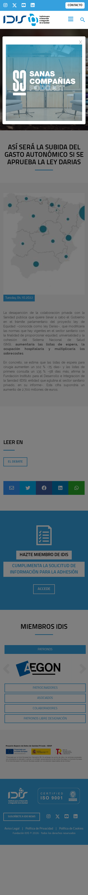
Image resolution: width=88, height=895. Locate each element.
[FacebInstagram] (5, 5)
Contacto (75, 5)
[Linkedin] (33, 5)
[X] (14, 5)
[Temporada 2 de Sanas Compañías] (44, 82)
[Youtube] (24, 5)
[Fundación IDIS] (26, 19)
